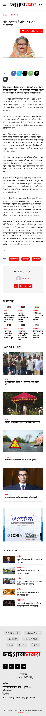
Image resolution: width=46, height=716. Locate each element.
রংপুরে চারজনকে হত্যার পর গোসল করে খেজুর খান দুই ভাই (9, 317)
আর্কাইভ (22, 645)
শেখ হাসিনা (36, 259)
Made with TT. (23, 712)
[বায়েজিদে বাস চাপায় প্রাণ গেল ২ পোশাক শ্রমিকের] (37, 306)
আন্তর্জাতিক (21, 328)
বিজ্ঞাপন (35, 645)
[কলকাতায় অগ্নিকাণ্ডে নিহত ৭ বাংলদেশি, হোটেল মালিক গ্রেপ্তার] (23, 324)
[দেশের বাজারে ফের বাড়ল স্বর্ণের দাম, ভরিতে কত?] (9, 592)
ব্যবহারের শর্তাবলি (33, 633)
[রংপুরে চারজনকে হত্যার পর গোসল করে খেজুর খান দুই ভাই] (9, 306)
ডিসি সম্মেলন (14, 259)
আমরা (10, 645)
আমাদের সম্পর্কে (30, 639)
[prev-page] (4, 612)
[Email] (36, 73)
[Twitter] (19, 73)
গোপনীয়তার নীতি (12, 633)
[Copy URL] (24, 73)
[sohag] (19, 278)
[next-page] (8, 612)
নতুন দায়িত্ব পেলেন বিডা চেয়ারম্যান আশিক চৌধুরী (8, 334)
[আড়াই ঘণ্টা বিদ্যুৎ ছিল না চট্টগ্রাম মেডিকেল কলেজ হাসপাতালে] (9, 603)
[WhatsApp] (30, 73)
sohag (26, 278)
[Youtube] (30, 286)
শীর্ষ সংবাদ (15, 15)
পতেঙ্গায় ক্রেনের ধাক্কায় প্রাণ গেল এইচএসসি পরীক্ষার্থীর (38, 334)
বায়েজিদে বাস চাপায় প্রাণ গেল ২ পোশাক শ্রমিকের (38, 316)
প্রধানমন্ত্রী (25, 259)
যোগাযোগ (13, 639)
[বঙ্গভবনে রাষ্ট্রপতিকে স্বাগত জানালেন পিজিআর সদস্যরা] (23, 306)
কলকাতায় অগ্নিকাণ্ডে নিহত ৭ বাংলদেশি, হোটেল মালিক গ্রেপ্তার (23, 335)
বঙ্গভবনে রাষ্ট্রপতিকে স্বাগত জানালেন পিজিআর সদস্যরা (23, 317)
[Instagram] (21, 286)
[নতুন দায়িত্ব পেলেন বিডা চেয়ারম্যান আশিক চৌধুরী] (9, 324)
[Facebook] (13, 73)
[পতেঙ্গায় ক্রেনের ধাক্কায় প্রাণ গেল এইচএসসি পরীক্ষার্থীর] (37, 324)
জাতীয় (5, 310)
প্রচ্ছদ (5, 15)
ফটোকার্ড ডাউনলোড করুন (33, 31)
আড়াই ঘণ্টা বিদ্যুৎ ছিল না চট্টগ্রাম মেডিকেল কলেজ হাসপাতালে (29, 604)
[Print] (5, 79)
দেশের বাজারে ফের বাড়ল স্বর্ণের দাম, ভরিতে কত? (28, 593)
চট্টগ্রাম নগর (36, 310)
